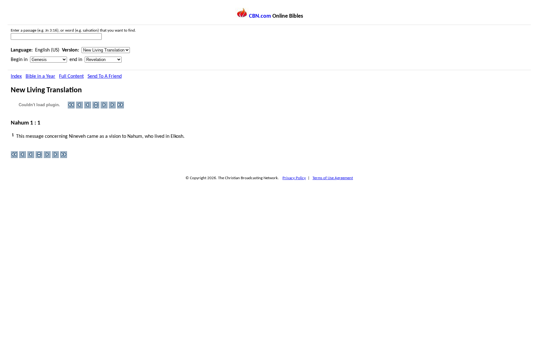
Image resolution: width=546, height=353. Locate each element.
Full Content (71, 76)
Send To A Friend (105, 76)
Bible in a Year (40, 76)
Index (16, 76)
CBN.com (260, 16)
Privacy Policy (294, 178)
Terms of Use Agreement (332, 178)
